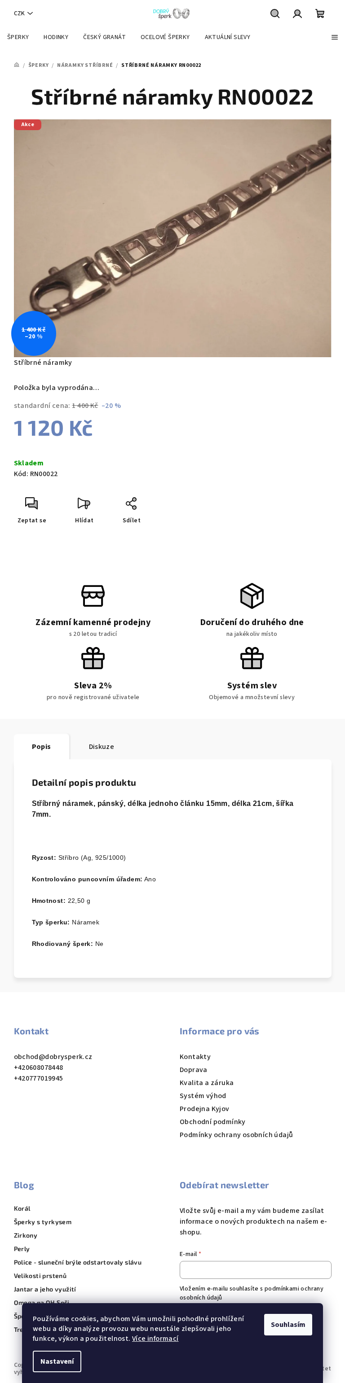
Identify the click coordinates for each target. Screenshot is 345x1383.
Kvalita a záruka (207, 1083)
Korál (22, 1208)
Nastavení (57, 1361)
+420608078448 (38, 1067)
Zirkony (26, 1235)
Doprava (194, 1070)
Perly (22, 1249)
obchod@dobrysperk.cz (53, 1057)
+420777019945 (38, 1078)
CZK (19, 13)
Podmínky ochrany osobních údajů (236, 1135)
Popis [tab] (41, 747)
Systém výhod (203, 1096)
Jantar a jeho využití (45, 1289)
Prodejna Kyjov (205, 1109)
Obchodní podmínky (213, 1122)
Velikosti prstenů (40, 1276)
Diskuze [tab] (102, 747)
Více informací (155, 1339)
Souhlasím (288, 1325)
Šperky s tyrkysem (43, 1222)
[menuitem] (18, 37)
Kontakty (195, 1057)
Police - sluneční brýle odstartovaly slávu (78, 1262)
